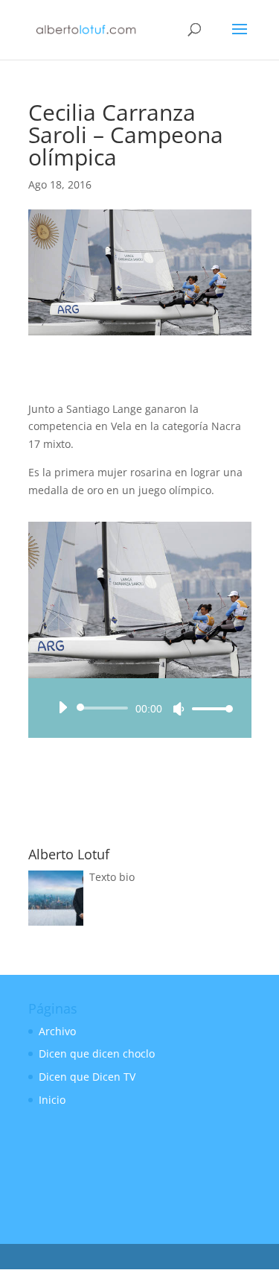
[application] (140, 708)
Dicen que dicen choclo (97, 1053)
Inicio (52, 1100)
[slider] (208, 708)
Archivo (57, 1031)
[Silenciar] (178, 708)
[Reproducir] (62, 707)
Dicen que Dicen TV (87, 1077)
